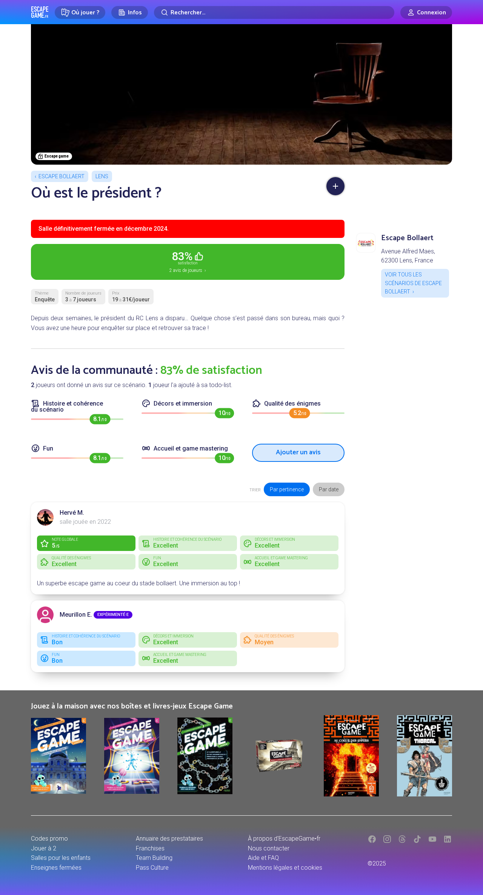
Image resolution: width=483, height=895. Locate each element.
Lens (101, 176)
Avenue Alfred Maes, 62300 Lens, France (408, 256)
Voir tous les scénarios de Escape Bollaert (413, 283)
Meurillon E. (76, 614)
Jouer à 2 (43, 848)
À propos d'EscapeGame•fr (284, 838)
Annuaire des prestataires (169, 838)
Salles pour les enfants (61, 857)
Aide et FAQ (263, 857)
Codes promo (49, 838)
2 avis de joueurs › (187, 261)
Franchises (150, 848)
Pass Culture (152, 867)
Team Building (154, 857)
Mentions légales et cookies (285, 867)
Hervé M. (72, 512)
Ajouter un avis (298, 452)
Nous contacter (268, 848)
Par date (328, 489)
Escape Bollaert (61, 176)
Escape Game (40, 12)
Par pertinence (287, 489)
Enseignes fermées (56, 867)
